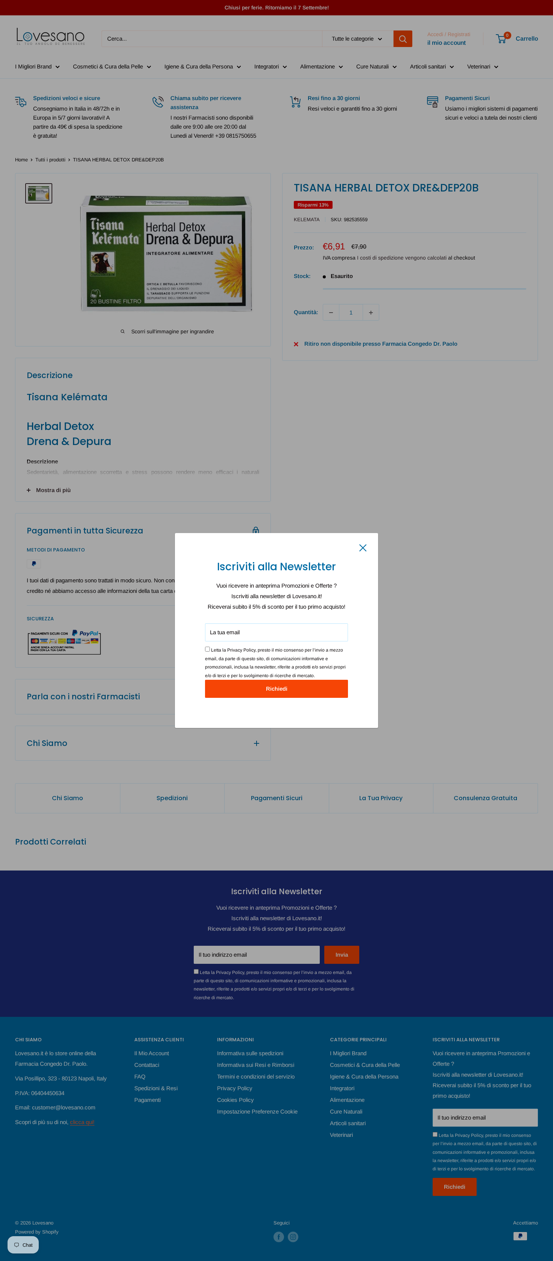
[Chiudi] (363, 547)
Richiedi (276, 688)
